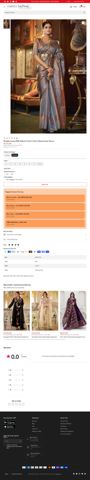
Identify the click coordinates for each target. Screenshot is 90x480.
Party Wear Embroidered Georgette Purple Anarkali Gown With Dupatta (73, 337)
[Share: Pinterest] (15, 245)
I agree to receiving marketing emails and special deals (14, 446)
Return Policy (64, 429)
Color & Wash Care (12, 239)
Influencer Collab (36, 431)
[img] (9, 138)
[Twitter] (7, 1)
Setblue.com (58, 474)
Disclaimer (63, 426)
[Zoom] (83, 22)
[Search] (84, 12)
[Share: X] (12, 245)
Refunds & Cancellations (67, 431)
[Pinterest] (16, 1)
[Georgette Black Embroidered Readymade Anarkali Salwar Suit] (17, 311)
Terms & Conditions (66, 434)
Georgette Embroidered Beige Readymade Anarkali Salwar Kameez (44, 337)
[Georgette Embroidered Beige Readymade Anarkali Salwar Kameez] (45, 311)
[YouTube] (13, 1)
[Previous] (3, 315)
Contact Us (35, 429)
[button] (16, 370)
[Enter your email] (20, 441)
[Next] (86, 315)
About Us (34, 421)
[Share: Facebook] (9, 245)
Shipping (5, 147)
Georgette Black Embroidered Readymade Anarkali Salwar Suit (16, 337)
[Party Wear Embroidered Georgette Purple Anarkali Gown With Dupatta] (73, 311)
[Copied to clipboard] (18, 245)
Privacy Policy (64, 421)
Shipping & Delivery (66, 423)
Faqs (33, 426)
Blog (33, 423)
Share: (5, 244)
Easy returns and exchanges (14, 234)
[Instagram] (10, 1)
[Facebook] (5, 1)
